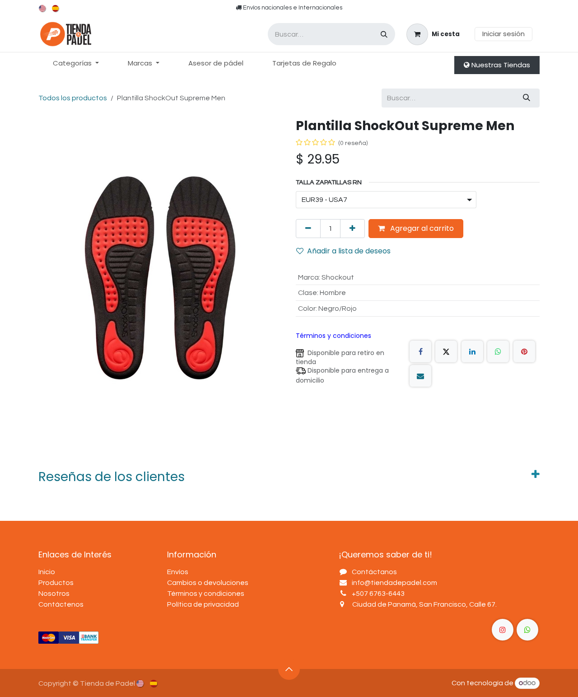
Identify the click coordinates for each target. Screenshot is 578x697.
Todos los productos (72, 98)
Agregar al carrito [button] (421, 228)
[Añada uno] (352, 228)
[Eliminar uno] (308, 228)
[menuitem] (43, 8)
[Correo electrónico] (420, 376)
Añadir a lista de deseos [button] (349, 251)
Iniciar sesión (503, 33)
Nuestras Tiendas (500, 65)
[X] (446, 351)
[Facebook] (420, 351)
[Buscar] (384, 34)
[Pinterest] (524, 351)
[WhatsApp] (498, 351)
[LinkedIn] (472, 351)
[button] (289, 669)
